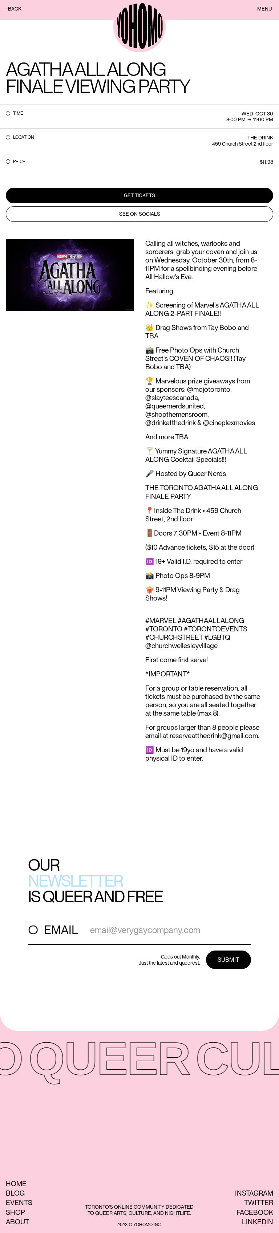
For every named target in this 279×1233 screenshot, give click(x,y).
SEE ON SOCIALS (139, 214)
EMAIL (61, 930)
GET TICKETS (139, 195)
